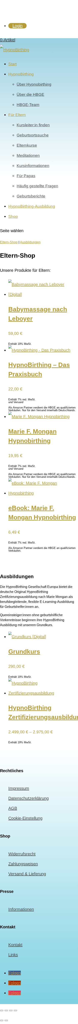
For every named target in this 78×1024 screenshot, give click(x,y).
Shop (13, 216)
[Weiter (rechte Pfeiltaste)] (6, 1020)
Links (13, 954)
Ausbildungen (30, 242)
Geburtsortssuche (33, 135)
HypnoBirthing (21, 74)
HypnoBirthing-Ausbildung (31, 206)
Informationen (21, 909)
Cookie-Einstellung (25, 818)
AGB (12, 808)
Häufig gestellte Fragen (37, 186)
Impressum (18, 788)
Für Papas (26, 176)
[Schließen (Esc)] (15, 1010)
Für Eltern (17, 115)
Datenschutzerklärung (28, 798)
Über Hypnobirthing (34, 84)
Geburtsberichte (31, 196)
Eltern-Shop (9, 242)
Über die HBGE (30, 94)
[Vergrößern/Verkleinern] (1, 1010)
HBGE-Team (28, 104)
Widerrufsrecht (22, 854)
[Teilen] (10, 1010)
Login (17, 25)
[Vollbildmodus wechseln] (6, 1010)
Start (12, 64)
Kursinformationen (33, 165)
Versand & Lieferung (27, 874)
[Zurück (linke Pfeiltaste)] (1, 1020)
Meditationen (28, 155)
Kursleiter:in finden (33, 125)
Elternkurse (27, 145)
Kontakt (15, 944)
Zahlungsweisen (23, 864)
